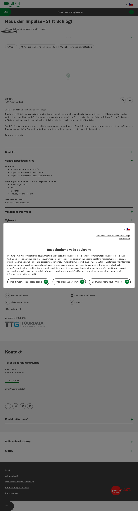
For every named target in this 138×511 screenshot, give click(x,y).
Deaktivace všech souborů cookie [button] (26, 281)
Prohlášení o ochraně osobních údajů (113, 235)
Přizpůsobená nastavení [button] (67, 281)
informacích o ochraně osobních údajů (61, 271)
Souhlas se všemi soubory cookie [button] (107, 281)
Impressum (124, 238)
